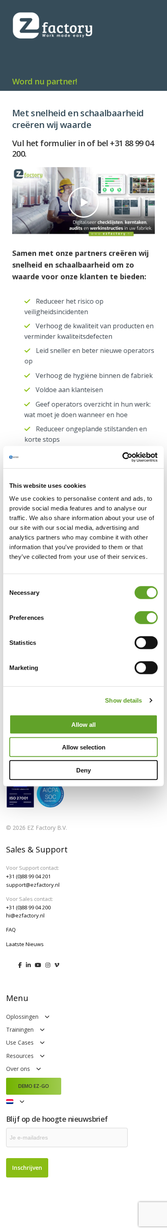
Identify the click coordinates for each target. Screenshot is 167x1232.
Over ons (18, 1068)
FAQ (11, 929)
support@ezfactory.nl (33, 884)
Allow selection (83, 747)
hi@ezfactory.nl (25, 915)
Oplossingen (22, 1016)
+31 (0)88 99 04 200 (28, 907)
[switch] (146, 617)
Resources (20, 1056)
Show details (123, 700)
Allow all (83, 724)
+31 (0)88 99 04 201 (28, 876)
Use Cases (20, 1042)
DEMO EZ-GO (33, 1086)
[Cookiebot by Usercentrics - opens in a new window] (122, 457)
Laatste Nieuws (25, 944)
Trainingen (20, 1029)
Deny (83, 769)
